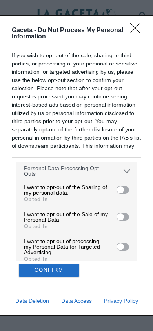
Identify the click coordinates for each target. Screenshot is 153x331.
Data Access (76, 301)
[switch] (123, 190)
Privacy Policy (121, 301)
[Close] (137, 30)
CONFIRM (49, 270)
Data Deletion (32, 301)
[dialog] (76, 165)
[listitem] (76, 171)
